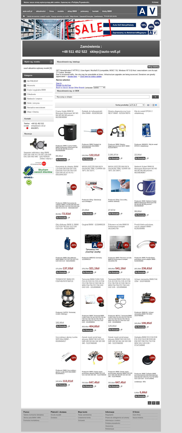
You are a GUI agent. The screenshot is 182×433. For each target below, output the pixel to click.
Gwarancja (109, 426)
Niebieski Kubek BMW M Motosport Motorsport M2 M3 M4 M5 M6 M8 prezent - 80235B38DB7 (145, 170)
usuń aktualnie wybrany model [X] (38, 68)
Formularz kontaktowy (31, 420)
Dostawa (54, 418)
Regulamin (109, 415)
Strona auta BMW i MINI (32, 418)
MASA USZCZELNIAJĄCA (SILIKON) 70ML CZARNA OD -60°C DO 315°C (93, 169)
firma (51, 11)
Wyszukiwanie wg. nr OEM (68, 91)
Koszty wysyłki (56, 415)
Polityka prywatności (112, 423)
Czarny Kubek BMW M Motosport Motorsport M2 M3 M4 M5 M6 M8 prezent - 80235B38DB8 (67, 114)
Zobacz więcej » (46, 159)
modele (61, 11)
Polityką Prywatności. (81, 2)
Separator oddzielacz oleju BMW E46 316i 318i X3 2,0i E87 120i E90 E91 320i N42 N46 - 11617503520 (37, 155)
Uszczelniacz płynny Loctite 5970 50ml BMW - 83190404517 (66, 339)
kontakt (95, 11)
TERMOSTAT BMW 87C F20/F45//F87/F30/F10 (65, 280)
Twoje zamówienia (85, 415)
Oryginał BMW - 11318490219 (93, 225)
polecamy (85, 11)
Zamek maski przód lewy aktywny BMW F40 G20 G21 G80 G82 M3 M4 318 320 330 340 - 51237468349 (93, 340)
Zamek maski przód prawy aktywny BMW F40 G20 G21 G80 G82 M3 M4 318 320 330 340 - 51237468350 (119, 340)
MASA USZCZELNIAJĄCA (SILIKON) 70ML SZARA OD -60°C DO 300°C (119, 169)
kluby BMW (107, 11)
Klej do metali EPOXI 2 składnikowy (143, 112)
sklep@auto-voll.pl (105, 52)
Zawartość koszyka (86, 16)
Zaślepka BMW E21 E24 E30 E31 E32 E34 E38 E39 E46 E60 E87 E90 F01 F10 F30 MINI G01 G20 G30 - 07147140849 (145, 341)
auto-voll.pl (27, 11)
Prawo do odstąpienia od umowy (117, 418)
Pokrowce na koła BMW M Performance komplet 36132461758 (118, 227)
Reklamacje (109, 429)
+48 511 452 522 (74, 52)
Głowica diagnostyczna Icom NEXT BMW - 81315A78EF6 (119, 112)
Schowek (81, 420)
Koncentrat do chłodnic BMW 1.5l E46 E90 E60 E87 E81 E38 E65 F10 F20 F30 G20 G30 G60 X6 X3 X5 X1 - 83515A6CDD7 (67, 171)
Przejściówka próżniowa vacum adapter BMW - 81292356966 (143, 227)
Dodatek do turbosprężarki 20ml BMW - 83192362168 (92, 112)
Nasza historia (138, 418)
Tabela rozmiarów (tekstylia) (33, 415)
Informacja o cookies (112, 420)
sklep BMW (72, 11)
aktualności (41, 11)
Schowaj (155, 2)
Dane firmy (137, 415)
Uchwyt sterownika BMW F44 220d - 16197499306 (145, 280)
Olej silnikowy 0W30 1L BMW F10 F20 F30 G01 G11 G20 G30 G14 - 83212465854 (67, 227)
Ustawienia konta (84, 418)
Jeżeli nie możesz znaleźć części (38, 16)
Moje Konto (74, 16)
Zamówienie (98, 16)
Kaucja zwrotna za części (60, 16)
